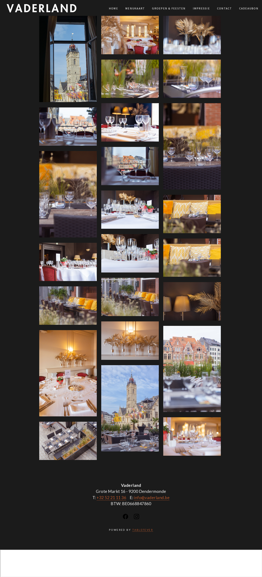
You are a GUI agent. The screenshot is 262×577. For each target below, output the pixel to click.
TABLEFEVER (142, 529)
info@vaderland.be (151, 497)
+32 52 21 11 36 (111, 497)
